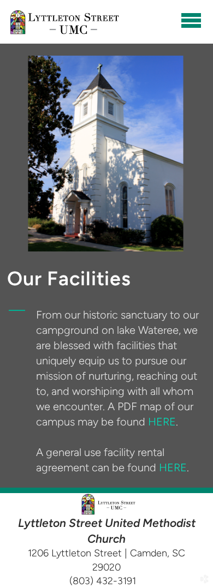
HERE (162, 421)
